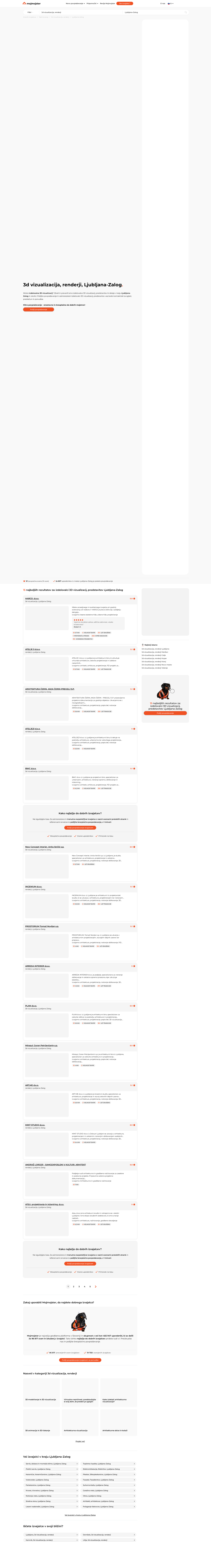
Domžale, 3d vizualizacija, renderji (97, 1535)
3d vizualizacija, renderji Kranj (154, 662)
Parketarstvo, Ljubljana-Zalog (38, 1485)
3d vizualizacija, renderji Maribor (155, 652)
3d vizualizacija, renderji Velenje (155, 668)
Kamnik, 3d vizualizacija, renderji (39, 1540)
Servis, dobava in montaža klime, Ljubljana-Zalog (46, 1464)
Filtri (29, 12)
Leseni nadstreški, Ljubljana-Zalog (40, 1507)
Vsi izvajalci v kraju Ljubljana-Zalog (80, 1515)
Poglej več (80, 1441)
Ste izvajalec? (124, 3)
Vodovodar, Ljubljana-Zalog (37, 1480)
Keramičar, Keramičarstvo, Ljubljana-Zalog (43, 1474)
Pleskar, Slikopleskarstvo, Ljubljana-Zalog (100, 1474)
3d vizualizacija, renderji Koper (154, 658)
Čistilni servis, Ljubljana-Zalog (38, 1469)
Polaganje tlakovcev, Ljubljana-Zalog (98, 1507)
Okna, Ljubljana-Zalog (92, 1496)
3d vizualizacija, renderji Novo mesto (157, 665)
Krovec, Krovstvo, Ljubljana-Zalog (40, 1490)
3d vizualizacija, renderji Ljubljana (155, 649)
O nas (162, 3)
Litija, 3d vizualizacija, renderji (95, 1540)
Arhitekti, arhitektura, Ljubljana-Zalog (98, 1501)
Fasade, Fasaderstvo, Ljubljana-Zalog (98, 1480)
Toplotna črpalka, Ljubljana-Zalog (97, 1464)
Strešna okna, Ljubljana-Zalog (38, 1501)
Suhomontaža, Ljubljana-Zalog (95, 1485)
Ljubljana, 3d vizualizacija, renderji (40, 1535)
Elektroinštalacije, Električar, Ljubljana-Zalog (101, 1469)
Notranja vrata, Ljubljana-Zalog (38, 1496)
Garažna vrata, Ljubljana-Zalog (95, 1490)
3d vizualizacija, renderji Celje (154, 655)
